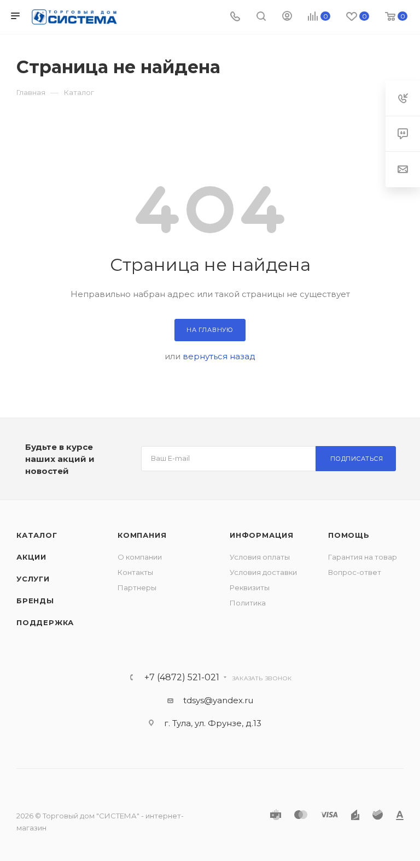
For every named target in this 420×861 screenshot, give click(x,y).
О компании (140, 557)
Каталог (36, 535)
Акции (31, 557)
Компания (142, 535)
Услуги (33, 578)
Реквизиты (250, 587)
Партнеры (137, 587)
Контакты (135, 572)
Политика (248, 602)
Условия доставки (263, 572)
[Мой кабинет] (287, 17)
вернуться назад (219, 356)
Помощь (349, 535)
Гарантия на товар (362, 557)
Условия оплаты (260, 557)
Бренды (35, 600)
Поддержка (45, 622)
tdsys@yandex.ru (218, 700)
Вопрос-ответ (354, 572)
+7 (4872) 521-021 (181, 677)
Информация (262, 535)
